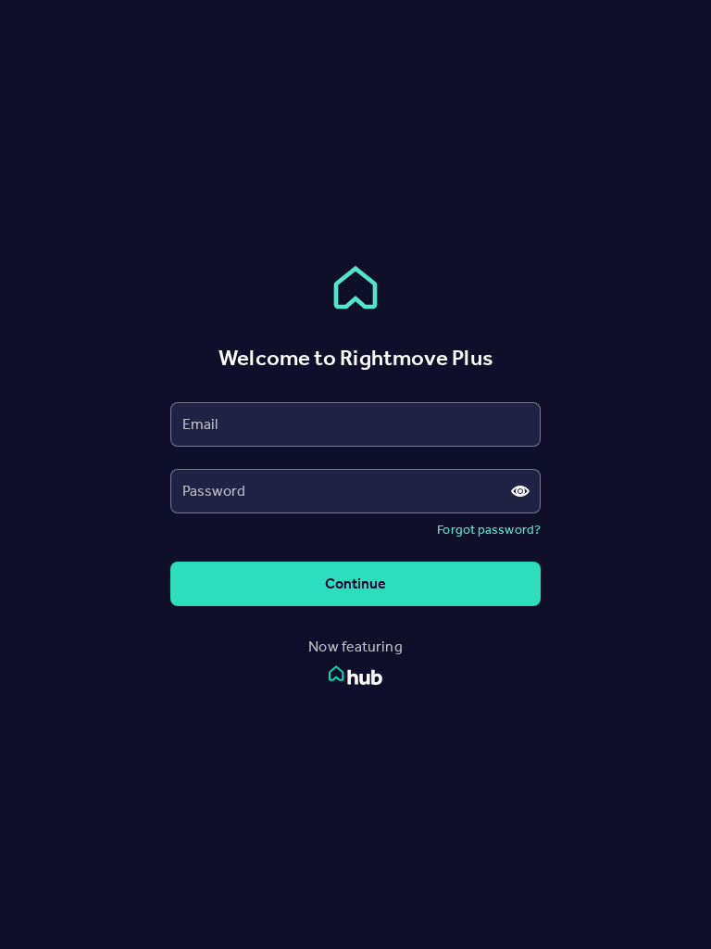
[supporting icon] (520, 491)
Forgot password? (489, 530)
